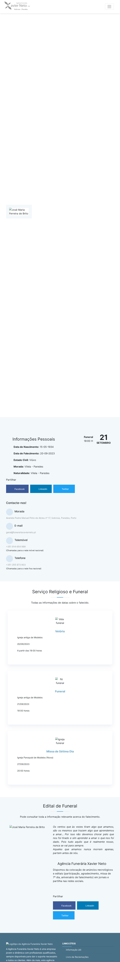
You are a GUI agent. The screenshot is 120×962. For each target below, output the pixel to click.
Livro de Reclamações (77, 957)
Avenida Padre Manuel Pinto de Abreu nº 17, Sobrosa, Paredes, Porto (41, 518)
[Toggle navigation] (109, 6)
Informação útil (73, 949)
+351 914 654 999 (16, 546)
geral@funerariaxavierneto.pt (21, 532)
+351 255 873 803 (16, 564)
